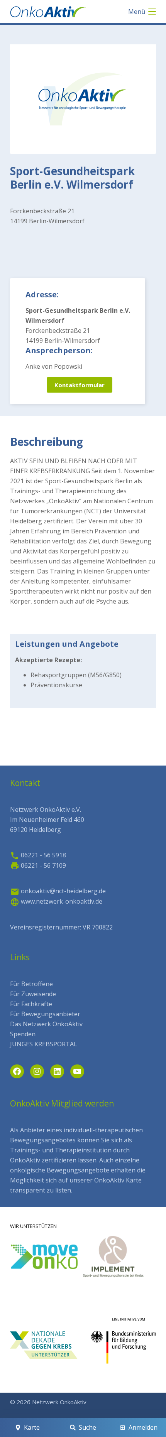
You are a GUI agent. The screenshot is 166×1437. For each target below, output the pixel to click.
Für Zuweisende (33, 994)
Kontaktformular (79, 385)
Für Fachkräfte (31, 1004)
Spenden (23, 1034)
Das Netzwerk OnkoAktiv (46, 1024)
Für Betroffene (31, 984)
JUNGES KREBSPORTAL (43, 1044)
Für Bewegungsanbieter (45, 1014)
